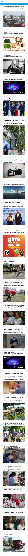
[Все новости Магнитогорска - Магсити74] (2, 2)
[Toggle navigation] (26, 1)
